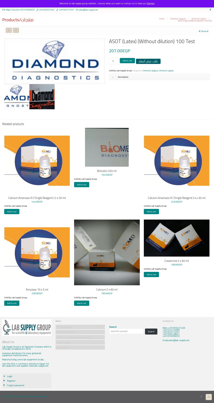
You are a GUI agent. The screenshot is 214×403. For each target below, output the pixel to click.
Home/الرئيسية (64, 327)
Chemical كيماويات (178, 19)
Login (9, 376)
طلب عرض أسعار (148, 61)
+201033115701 (66, 10)
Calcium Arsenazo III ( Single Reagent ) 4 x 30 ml (176, 197)
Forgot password (15, 385)
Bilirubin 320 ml (107, 171)
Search (113, 327)
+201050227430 (46, 10)
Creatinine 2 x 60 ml (177, 260)
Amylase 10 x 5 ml (37, 289)
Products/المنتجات (66, 332)
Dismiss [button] (151, 3)
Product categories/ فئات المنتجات (74, 337)
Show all (204, 31)
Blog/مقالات (63, 342)
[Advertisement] (187, 368)
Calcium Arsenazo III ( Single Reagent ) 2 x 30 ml (37, 197)
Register (11, 381)
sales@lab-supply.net (88, 10)
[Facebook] (210, 10)
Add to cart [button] (11, 211)
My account (63, 347)
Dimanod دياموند (199, 19)
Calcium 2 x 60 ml (106, 289)
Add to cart (127, 61)
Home (162, 19)
